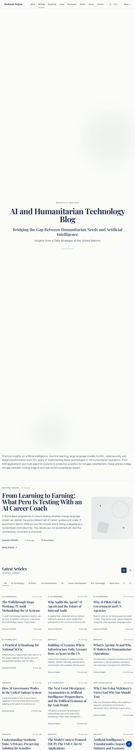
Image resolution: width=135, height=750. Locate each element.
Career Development (77, 583)
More (126, 4)
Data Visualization (118, 583)
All (5, 583)
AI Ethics (32, 583)
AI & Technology (98, 583)
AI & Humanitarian (49, 583)
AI (62, 583)
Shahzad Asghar (13, 4)
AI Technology (17, 583)
